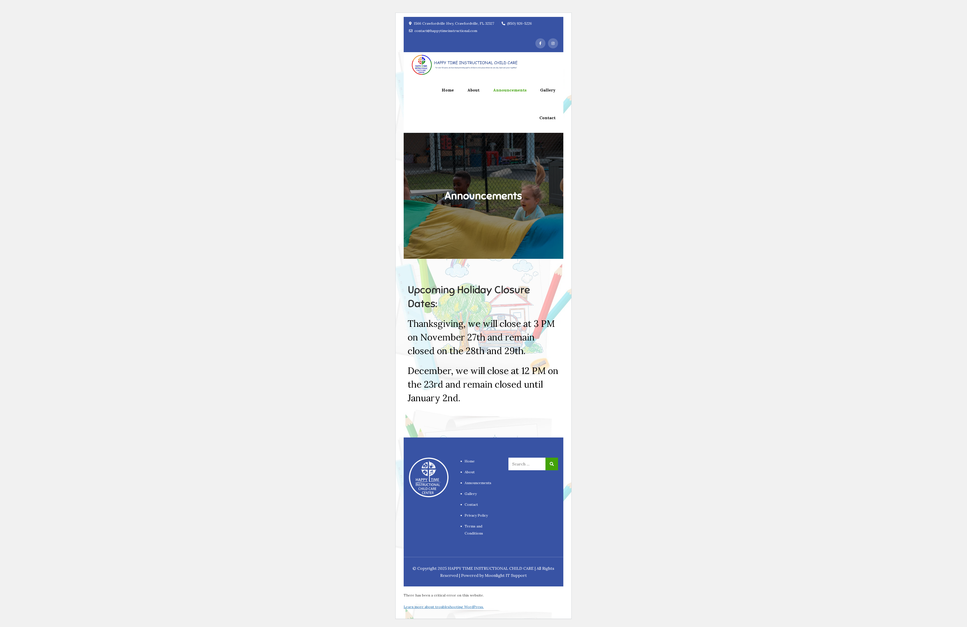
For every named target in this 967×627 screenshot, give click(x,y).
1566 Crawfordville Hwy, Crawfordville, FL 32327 (454, 23)
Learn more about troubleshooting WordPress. (444, 607)
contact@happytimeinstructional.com (446, 30)
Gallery (548, 89)
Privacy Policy (476, 515)
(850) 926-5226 (519, 23)
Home (448, 89)
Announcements (510, 89)
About (473, 89)
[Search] (551, 464)
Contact (547, 117)
